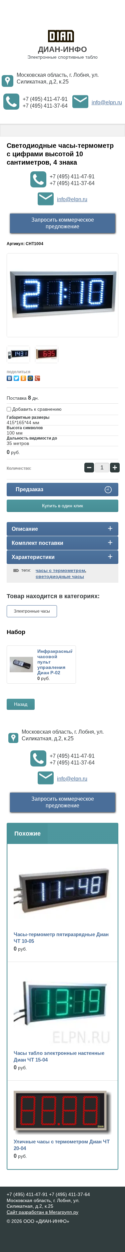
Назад (20, 704)
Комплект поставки (37, 543)
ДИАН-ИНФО (62, 49)
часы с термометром (60, 570)
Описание (25, 529)
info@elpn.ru (107, 102)
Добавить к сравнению (36, 409)
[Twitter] (17, 377)
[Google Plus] (38, 377)
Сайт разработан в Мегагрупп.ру (42, 1212)
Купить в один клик (62, 505)
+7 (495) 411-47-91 (45, 99)
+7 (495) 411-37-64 (45, 106)
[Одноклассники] (24, 377)
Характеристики (33, 557)
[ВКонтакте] (10, 377)
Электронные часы (32, 611)
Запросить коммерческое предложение (62, 223)
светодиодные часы (60, 576)
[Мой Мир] (31, 377)
